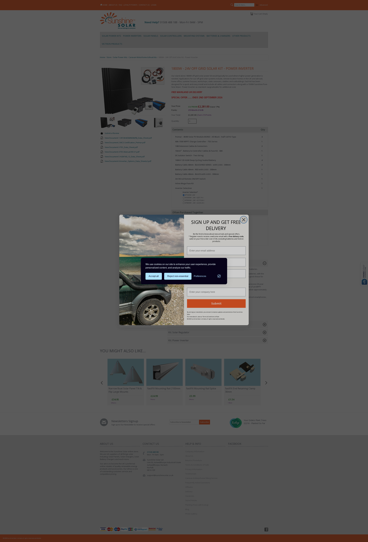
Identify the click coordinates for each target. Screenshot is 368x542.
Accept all (154, 276)
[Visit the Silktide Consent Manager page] (219, 276)
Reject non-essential (177, 276)
